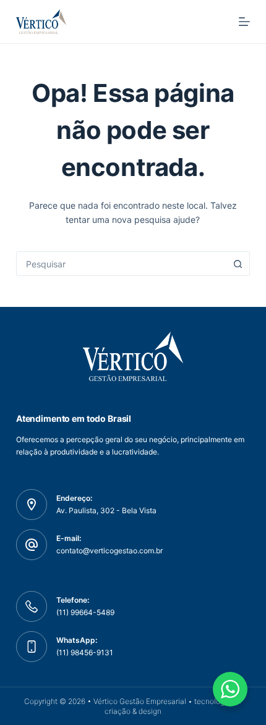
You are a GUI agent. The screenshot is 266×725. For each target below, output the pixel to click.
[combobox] (121, 263)
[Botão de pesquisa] (237, 263)
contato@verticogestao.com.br (109, 550)
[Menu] (244, 21)
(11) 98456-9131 (84, 652)
